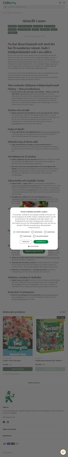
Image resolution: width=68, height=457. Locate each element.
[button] (34, 246)
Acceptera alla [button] (41, 241)
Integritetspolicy (34, 227)
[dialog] (34, 228)
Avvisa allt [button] (25, 241)
